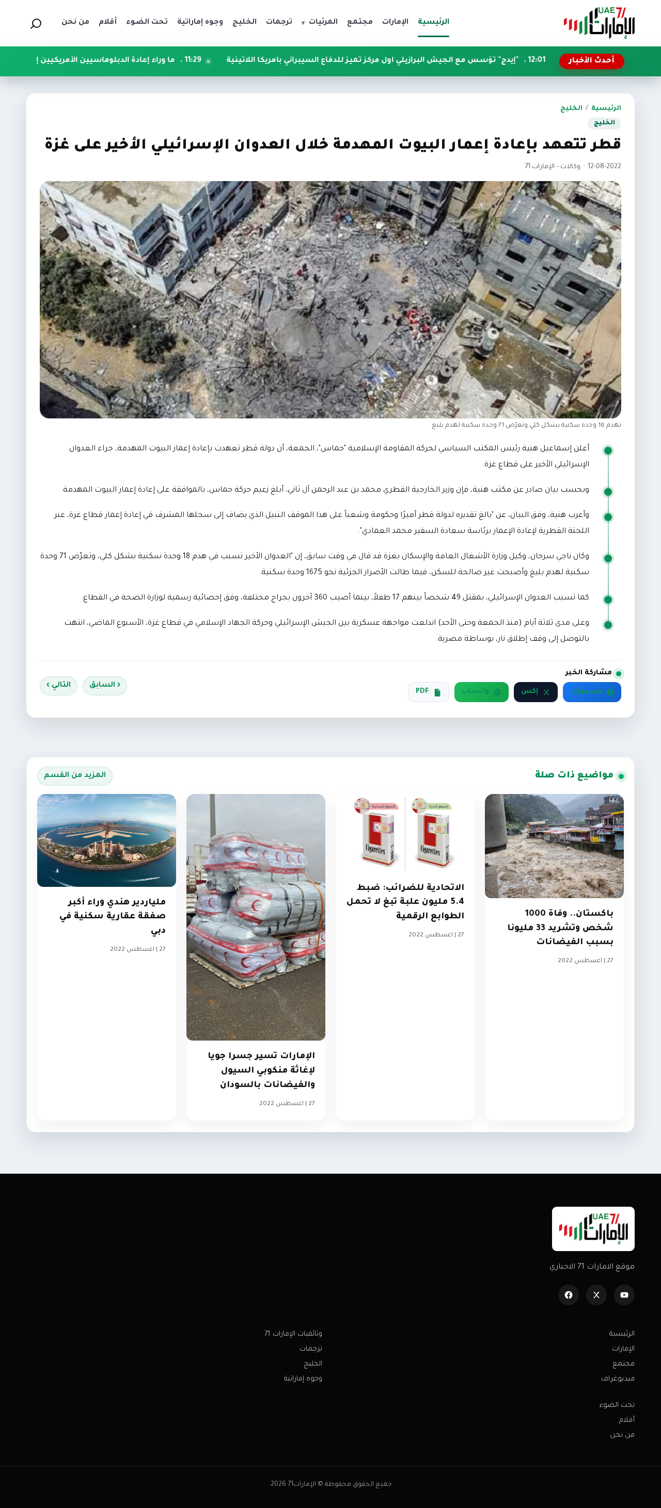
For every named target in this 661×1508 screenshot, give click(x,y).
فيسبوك (586, 691)
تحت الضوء (617, 1405)
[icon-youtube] (624, 1295)
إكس (529, 691)
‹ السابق (104, 686)
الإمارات (623, 1349)
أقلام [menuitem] (108, 23)
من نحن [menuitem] (75, 23)
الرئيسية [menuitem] (433, 23)
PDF (422, 691)
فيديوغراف (618, 1379)
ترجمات (311, 1349)
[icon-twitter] (596, 1295)
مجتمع (623, 1364)
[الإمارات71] (599, 23)
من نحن (622, 1435)
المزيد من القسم (75, 776)
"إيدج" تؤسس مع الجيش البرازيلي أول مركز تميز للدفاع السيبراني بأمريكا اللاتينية (443, 61)
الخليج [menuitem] (244, 23)
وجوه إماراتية (303, 1379)
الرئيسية (606, 108)
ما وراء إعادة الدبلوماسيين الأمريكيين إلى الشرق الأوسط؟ (142, 61)
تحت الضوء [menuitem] (147, 23)
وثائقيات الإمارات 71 (293, 1334)
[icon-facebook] (568, 1295)
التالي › (58, 686)
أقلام (627, 1420)
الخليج (571, 108)
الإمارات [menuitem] (395, 23)
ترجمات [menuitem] (279, 23)
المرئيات (320, 23)
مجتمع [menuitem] (360, 23)
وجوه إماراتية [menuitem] (200, 23)
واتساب (475, 691)
